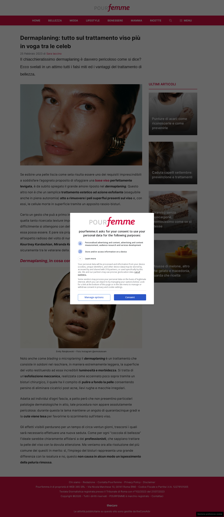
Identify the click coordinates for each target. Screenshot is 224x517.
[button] (112, 258)
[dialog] (112, 258)
